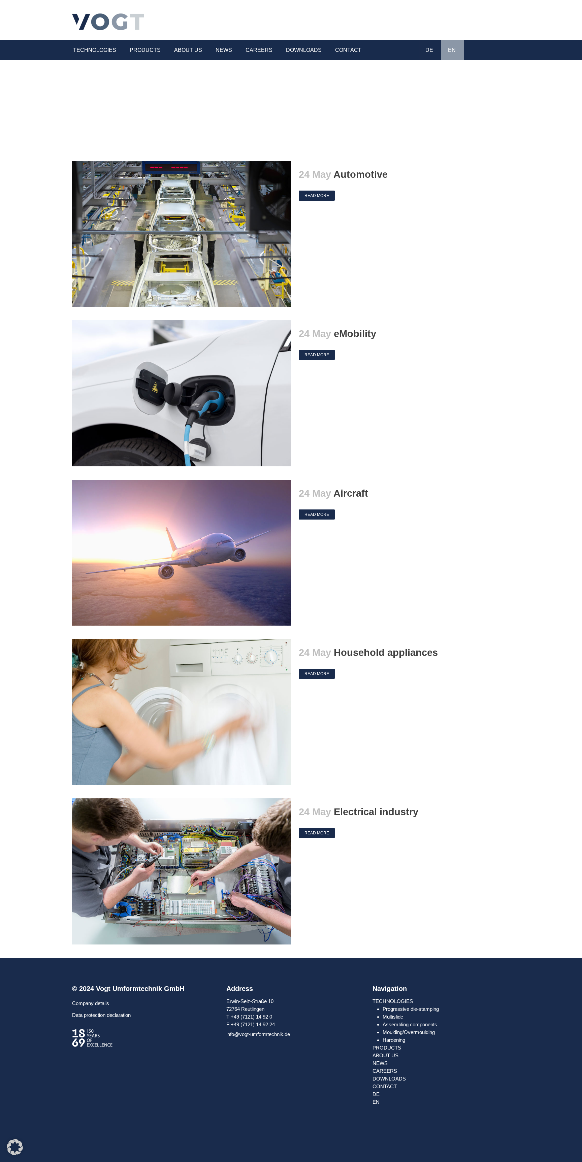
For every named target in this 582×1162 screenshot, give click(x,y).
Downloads (389, 1079)
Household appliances (386, 652)
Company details (90, 1003)
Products (387, 1048)
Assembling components (410, 1024)
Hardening (394, 1040)
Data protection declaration (101, 1015)
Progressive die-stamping (411, 1009)
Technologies (393, 1001)
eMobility (355, 333)
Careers (385, 1071)
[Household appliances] (181, 712)
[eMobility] (181, 393)
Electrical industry (376, 811)
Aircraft (350, 493)
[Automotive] (181, 234)
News (380, 1063)
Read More (316, 195)
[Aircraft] (181, 553)
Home (497, 93)
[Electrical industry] (181, 871)
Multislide (393, 1017)
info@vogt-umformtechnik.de (258, 1034)
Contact (385, 1086)
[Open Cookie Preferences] (15, 1153)
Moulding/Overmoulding (409, 1032)
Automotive (360, 174)
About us (385, 1055)
